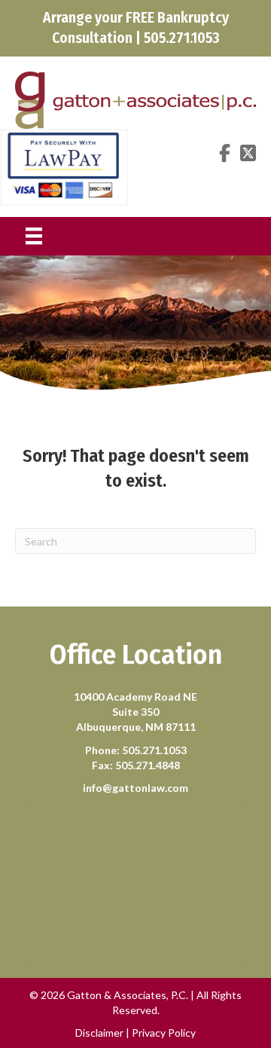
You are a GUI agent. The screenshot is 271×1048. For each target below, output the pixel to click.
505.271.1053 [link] (154, 750)
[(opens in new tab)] (64, 165)
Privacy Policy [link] (164, 1032)
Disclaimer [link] (99, 1032)
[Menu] (34, 236)
